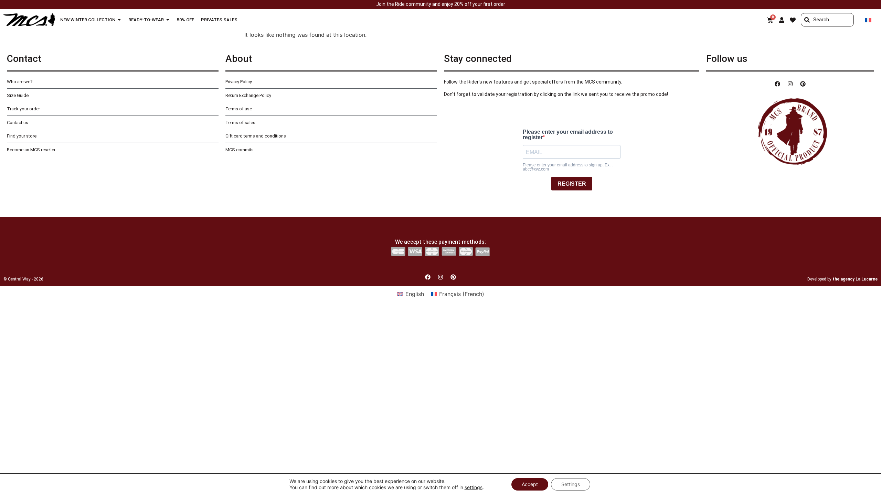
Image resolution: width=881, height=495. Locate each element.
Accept (530, 484)
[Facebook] (777, 83)
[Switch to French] (868, 19)
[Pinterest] (802, 83)
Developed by (842, 279)
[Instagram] (790, 83)
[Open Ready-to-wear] (168, 19)
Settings (570, 484)
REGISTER (572, 184)
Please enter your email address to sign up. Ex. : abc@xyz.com (568, 167)
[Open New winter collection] (119, 19)
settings (473, 487)
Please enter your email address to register (568, 134)
